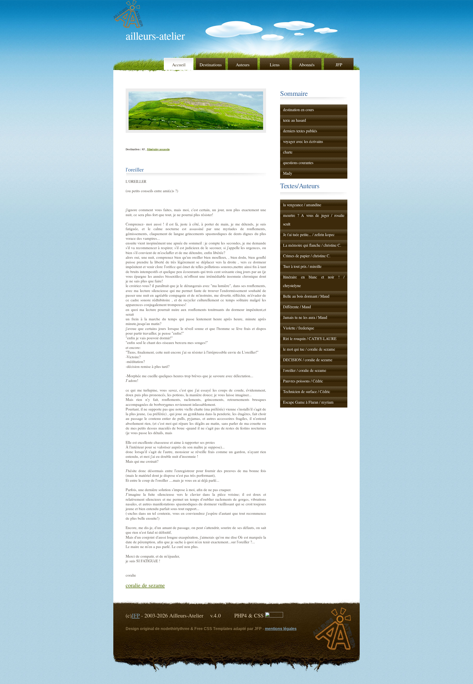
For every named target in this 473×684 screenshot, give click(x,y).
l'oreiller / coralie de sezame (304, 370)
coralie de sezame (145, 585)
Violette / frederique (298, 328)
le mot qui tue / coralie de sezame (309, 349)
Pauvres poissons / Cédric (303, 381)
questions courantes (298, 162)
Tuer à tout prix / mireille (302, 266)
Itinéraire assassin (158, 149)
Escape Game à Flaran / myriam (308, 402)
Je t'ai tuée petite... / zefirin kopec (309, 234)
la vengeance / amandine (302, 204)
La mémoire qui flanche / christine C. (312, 245)
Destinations (211, 65)
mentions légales (281, 629)
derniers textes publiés (300, 131)
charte (287, 152)
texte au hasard (294, 120)
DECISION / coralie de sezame (307, 359)
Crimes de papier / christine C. (306, 255)
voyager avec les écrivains (303, 141)
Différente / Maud (297, 306)
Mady (287, 173)
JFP (339, 65)
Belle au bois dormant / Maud (306, 296)
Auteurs (243, 65)
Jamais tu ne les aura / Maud (305, 317)
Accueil (179, 65)
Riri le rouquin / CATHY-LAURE (310, 338)
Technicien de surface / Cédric (306, 391)
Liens (275, 65)
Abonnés (307, 65)
